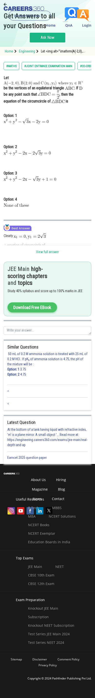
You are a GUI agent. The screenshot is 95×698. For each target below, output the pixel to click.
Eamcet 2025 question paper (27, 458)
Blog (61, 489)
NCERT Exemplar (41, 533)
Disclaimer (39, 659)
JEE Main (35, 566)
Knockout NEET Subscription (51, 625)
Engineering (27, 51)
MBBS (57, 507)
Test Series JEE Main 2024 (49, 634)
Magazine (40, 489)
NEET (59, 566)
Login (86, 25)
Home (51, 25)
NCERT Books (38, 525)
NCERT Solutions (62, 516)
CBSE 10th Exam (41, 575)
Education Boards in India (49, 542)
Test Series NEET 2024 (46, 642)
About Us (38, 479)
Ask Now (47, 37)
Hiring (61, 479)
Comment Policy (68, 659)
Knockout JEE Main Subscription (43, 612)
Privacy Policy (47, 665)
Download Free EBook (32, 307)
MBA (32, 516)
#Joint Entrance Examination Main (48, 66)
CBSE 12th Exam (41, 583)
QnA (68, 25)
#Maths (11, 66)
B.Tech (33, 507)
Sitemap (16, 659)
